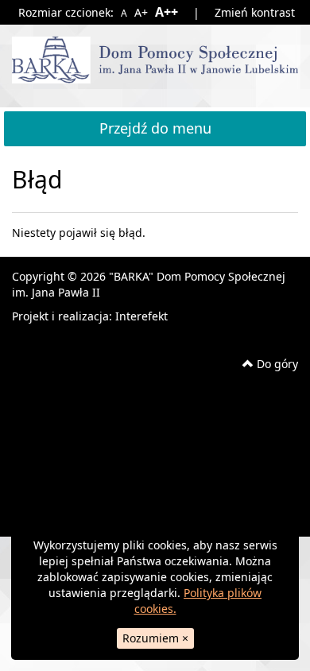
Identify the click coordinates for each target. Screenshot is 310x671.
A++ (166, 12)
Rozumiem (155, 638)
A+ (141, 12)
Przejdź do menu (155, 128)
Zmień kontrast (255, 12)
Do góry (276, 363)
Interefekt (141, 316)
